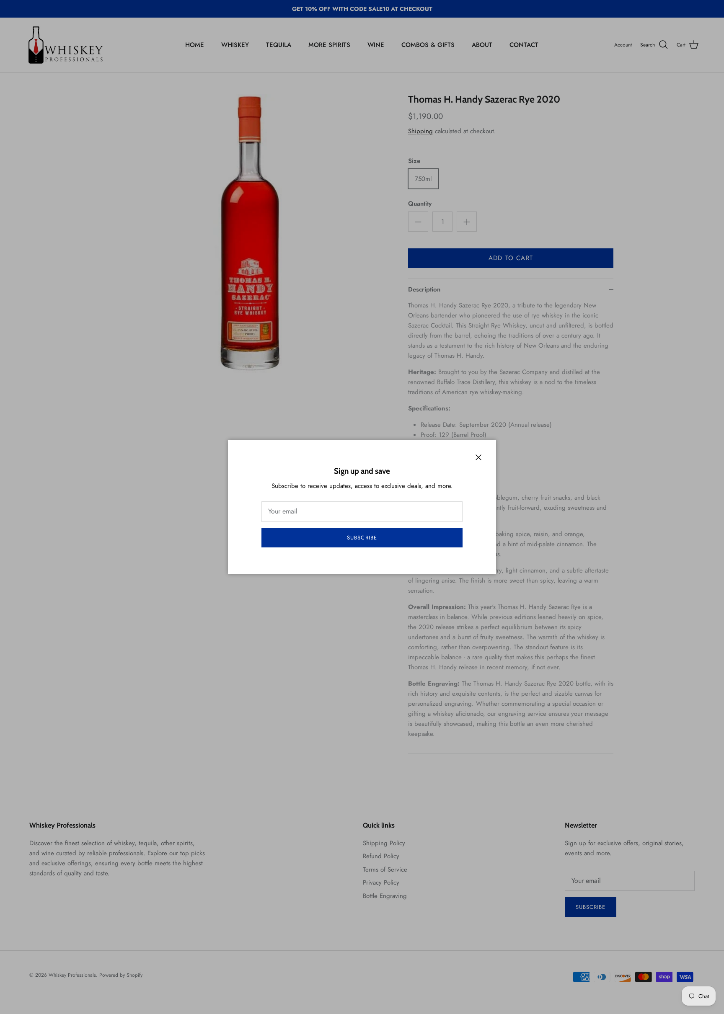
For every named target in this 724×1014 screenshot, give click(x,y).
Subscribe (362, 538)
